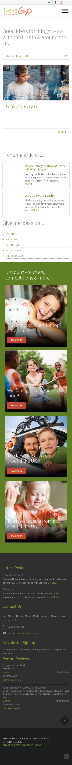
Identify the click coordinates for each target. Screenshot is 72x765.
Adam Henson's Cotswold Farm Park (24, 688)
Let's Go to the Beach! (39, 195)
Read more (16, 340)
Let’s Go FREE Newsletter (13, 742)
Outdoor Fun (13, 250)
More (61, 132)
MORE (27, 184)
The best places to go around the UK (28, 458)
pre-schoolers (15, 255)
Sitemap (6, 738)
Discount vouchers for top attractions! (33, 328)
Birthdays (11, 239)
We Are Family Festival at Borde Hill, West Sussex (45, 167)
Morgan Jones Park (14, 665)
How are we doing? (14, 575)
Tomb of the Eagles (21, 106)
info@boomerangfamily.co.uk (26, 633)
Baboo (38, 745)
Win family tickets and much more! (35, 393)
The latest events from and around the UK (34, 524)
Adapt (26, 745)
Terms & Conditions (41, 738)
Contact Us (16, 738)
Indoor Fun (12, 245)
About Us (8, 589)
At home (10, 234)
